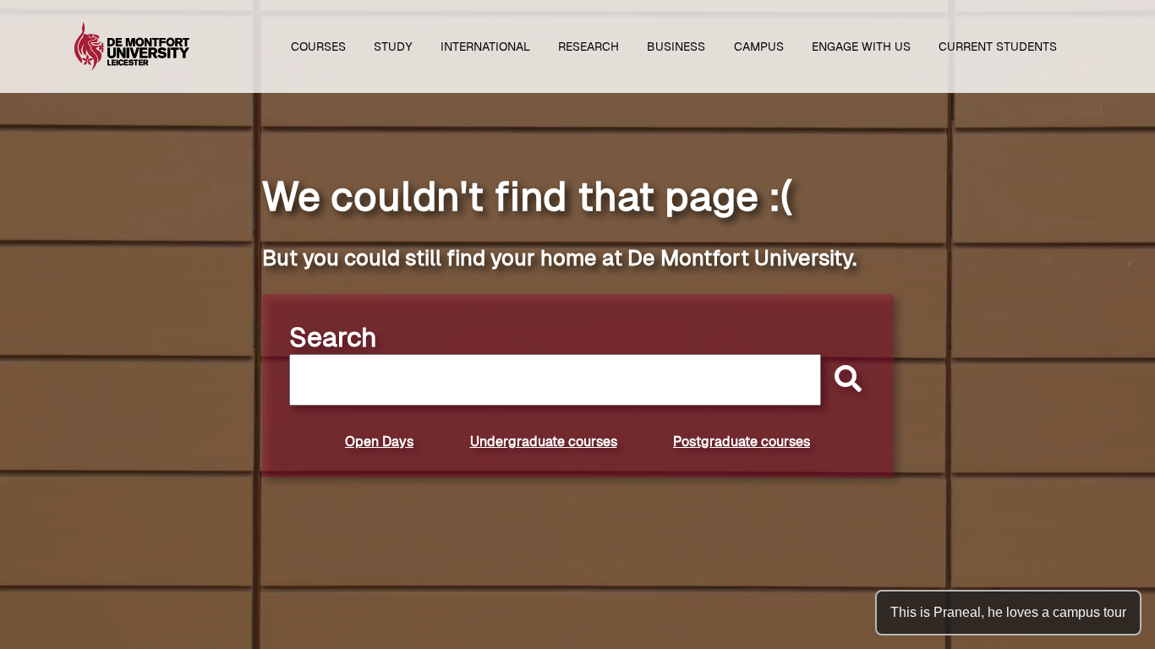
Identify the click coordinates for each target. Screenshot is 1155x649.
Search (333, 337)
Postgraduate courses (741, 442)
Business (676, 46)
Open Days (379, 442)
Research (588, 46)
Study (393, 46)
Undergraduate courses (543, 442)
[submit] (844, 380)
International (485, 46)
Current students (998, 46)
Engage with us (861, 46)
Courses (318, 46)
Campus (759, 46)
